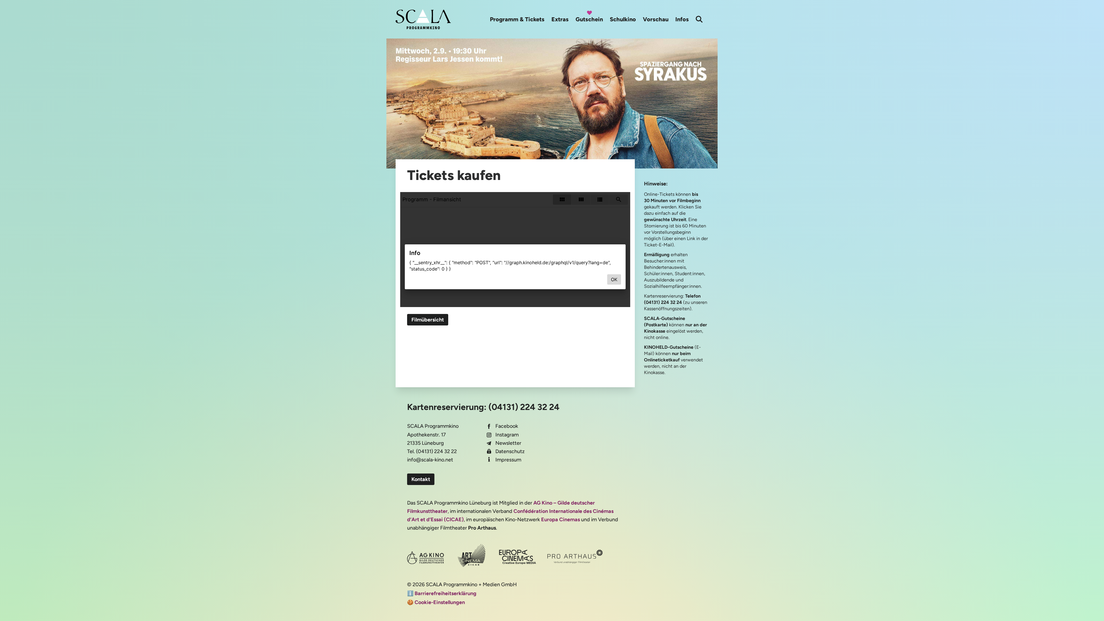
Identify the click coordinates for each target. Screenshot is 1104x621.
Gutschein (589, 19)
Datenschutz (510, 451)
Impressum (508, 460)
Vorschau (655, 19)
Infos (682, 19)
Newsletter (508, 443)
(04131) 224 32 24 (523, 407)
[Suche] (699, 19)
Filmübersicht (427, 320)
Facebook (506, 426)
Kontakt (420, 479)
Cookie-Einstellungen (440, 602)
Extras (560, 19)
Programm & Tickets (517, 19)
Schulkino (623, 19)
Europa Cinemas (560, 519)
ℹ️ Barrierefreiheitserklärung (441, 593)
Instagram (507, 435)
